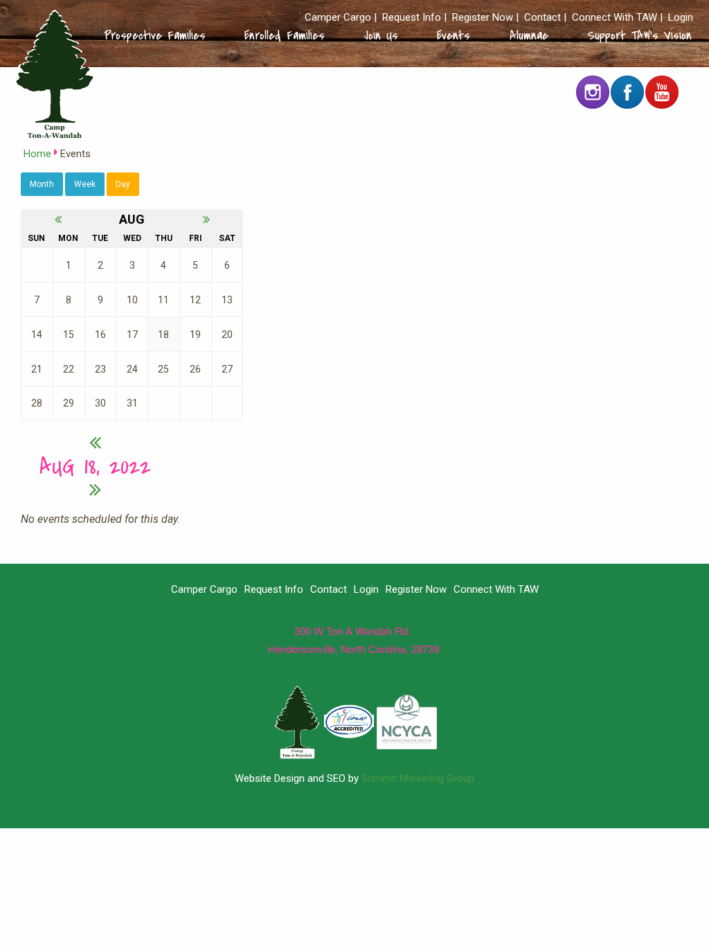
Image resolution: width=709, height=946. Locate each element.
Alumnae (529, 35)
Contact (542, 17)
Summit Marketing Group (417, 778)
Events (453, 35)
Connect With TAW (614, 17)
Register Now (482, 17)
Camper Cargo (338, 17)
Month (42, 184)
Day (123, 184)
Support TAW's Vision (639, 35)
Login (680, 17)
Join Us (381, 35)
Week (85, 184)
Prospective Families (155, 35)
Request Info (411, 17)
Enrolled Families (284, 35)
